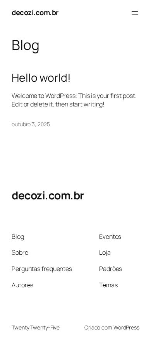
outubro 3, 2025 (31, 124)
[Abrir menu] (134, 12)
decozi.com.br (35, 12)
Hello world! (41, 78)
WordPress (126, 327)
